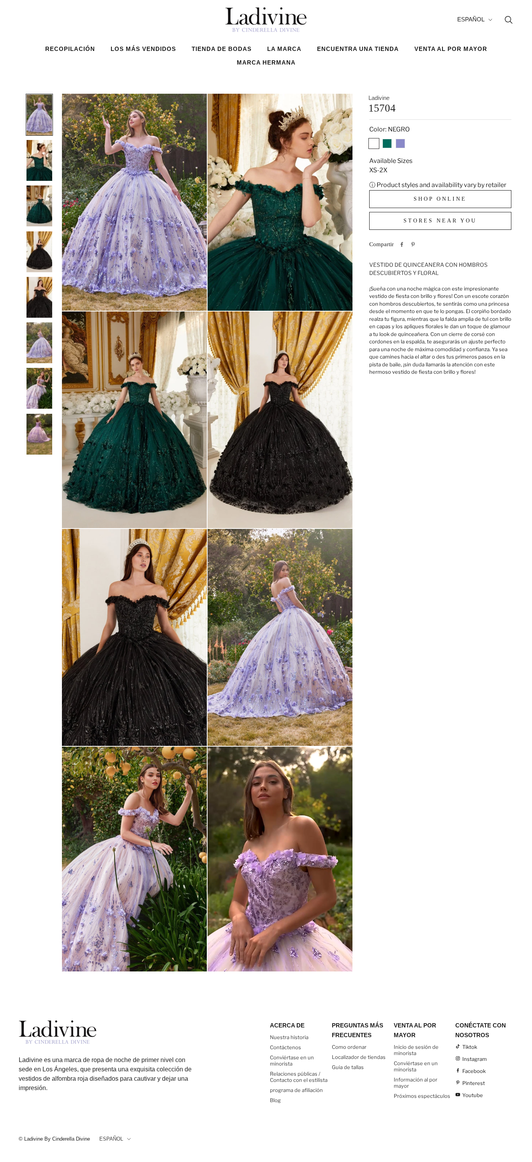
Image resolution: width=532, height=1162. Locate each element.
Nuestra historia (289, 1037)
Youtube (472, 1095)
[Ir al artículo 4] (39, 252)
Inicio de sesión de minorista (416, 1050)
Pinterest (473, 1083)
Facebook (474, 1071)
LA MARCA (284, 49)
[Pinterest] (413, 244)
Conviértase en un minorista (292, 1060)
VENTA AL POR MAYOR (450, 49)
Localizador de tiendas (359, 1057)
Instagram (474, 1059)
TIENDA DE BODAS (222, 49)
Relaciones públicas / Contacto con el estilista (299, 1077)
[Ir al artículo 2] (39, 160)
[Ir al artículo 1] (39, 115)
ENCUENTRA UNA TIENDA (358, 49)
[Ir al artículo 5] (39, 297)
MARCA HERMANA (266, 62)
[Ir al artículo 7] (39, 388)
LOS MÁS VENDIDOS (143, 49)
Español (470, 19)
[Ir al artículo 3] (39, 206)
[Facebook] (402, 244)
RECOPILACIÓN (70, 49)
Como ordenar (349, 1047)
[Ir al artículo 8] (39, 434)
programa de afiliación (296, 1090)
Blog (275, 1100)
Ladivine (378, 97)
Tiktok (469, 1047)
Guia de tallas (348, 1067)
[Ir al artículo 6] (39, 343)
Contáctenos (285, 1047)
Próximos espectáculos (422, 1096)
